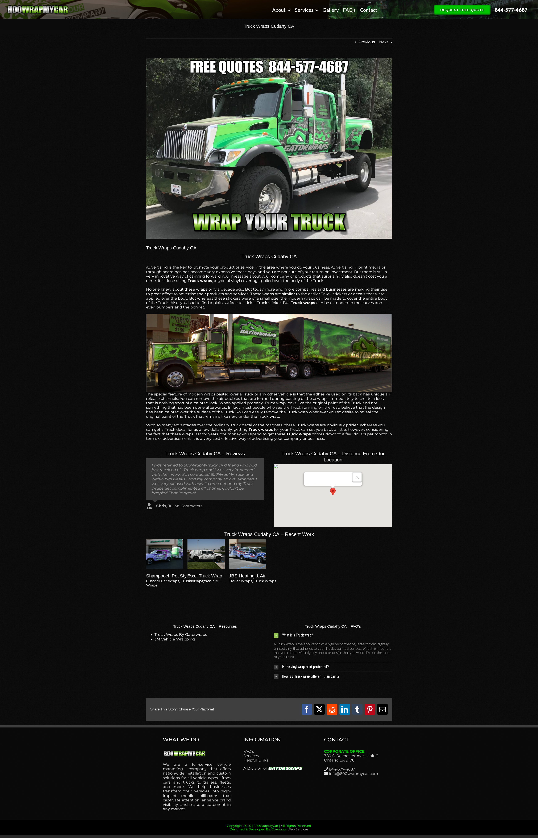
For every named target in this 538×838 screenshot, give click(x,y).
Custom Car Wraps (162, 581)
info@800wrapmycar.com (353, 773)
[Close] (357, 477)
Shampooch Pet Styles (169, 575)
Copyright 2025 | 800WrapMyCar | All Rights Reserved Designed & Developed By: (269, 827)
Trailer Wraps (240, 581)
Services (251, 756)
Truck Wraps (198, 581)
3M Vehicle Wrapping (174, 639)
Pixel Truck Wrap (204, 575)
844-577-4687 (342, 769)
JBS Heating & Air (247, 575)
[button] (333, 492)
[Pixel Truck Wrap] (206, 541)
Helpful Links (255, 760)
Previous (367, 42)
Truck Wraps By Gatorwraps (180, 634)
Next (383, 42)
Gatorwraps (279, 829)
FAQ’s (248, 751)
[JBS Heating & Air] (247, 541)
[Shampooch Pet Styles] (164, 541)
